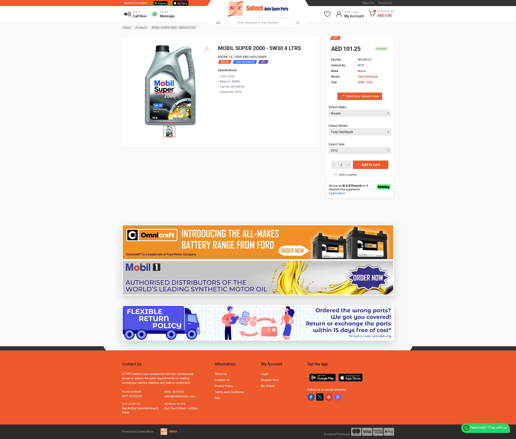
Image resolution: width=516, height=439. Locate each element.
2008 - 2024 (365, 82)
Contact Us (385, 3)
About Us (368, 3)
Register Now (270, 380)
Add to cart (370, 165)
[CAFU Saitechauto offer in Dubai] (258, 277)
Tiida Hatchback (368, 76)
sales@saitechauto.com (179, 396)
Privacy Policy (224, 386)
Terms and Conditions (229, 392)
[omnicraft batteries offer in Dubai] (258, 242)
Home (127, 27)
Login (264, 374)
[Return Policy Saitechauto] (258, 322)
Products (141, 27)
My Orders (268, 386)
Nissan (362, 71)
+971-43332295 (132, 396)
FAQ (217, 398)
